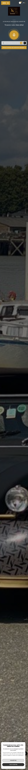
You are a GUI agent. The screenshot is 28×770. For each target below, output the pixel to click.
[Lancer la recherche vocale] (14, 35)
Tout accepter (13, 764)
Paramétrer (13, 760)
